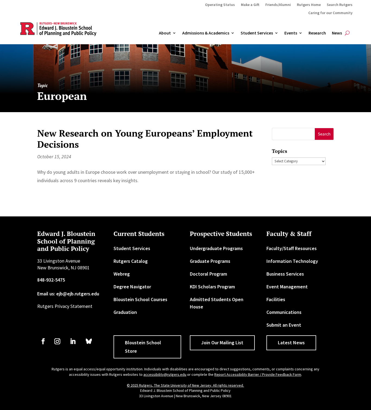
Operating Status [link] (220, 5)
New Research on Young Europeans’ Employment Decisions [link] (145, 138)
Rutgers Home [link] (309, 5)
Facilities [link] (275, 299)
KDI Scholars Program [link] (212, 286)
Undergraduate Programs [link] (216, 248)
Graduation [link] (125, 312)
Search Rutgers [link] (340, 5)
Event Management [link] (287, 286)
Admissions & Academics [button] (205, 33)
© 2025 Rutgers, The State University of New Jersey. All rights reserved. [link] (185, 385)
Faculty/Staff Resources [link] (291, 248)
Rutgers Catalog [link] (131, 261)
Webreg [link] (122, 274)
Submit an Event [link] (283, 325)
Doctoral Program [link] (208, 274)
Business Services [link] (285, 274)
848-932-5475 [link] (51, 280)
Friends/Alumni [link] (278, 5)
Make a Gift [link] (250, 5)
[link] (43, 341)
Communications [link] (283, 312)
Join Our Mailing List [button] (222, 342)
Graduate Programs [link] (210, 261)
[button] (324, 134)
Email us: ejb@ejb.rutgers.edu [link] (68, 294)
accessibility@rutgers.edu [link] (164, 374)
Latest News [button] (291, 342)
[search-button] (347, 33)
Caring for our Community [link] (330, 13)
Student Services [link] (257, 33)
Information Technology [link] (292, 261)
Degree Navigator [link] (132, 286)
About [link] (165, 33)
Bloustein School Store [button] (143, 346)
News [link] (337, 33)
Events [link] (290, 33)
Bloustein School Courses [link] (140, 299)
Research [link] (317, 33)
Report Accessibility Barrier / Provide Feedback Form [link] (257, 374)
